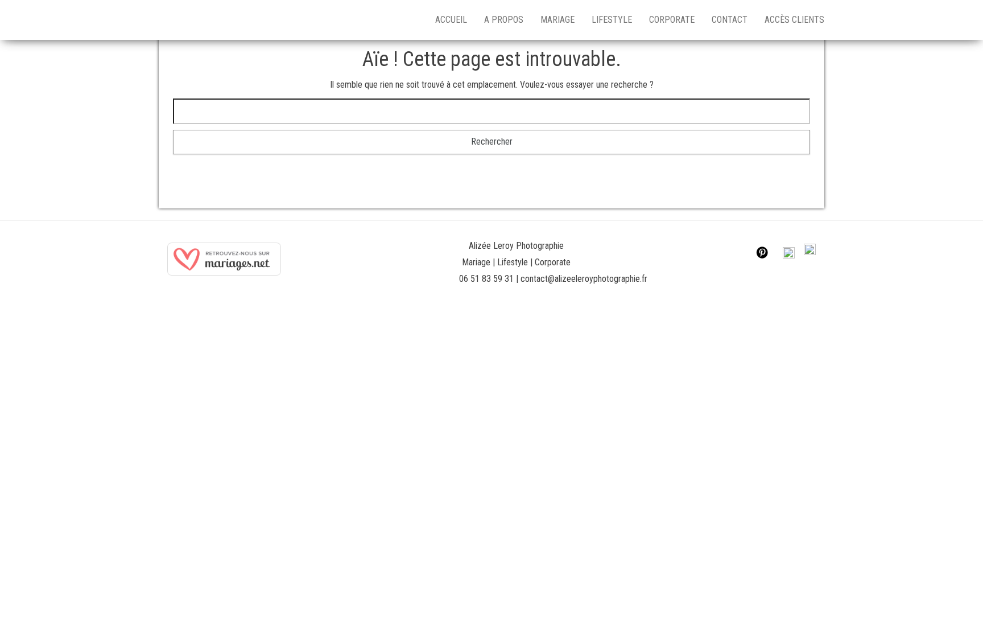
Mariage (557, 19)
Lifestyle (612, 19)
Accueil (451, 19)
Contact (729, 19)
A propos (503, 19)
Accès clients (794, 19)
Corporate (672, 19)
